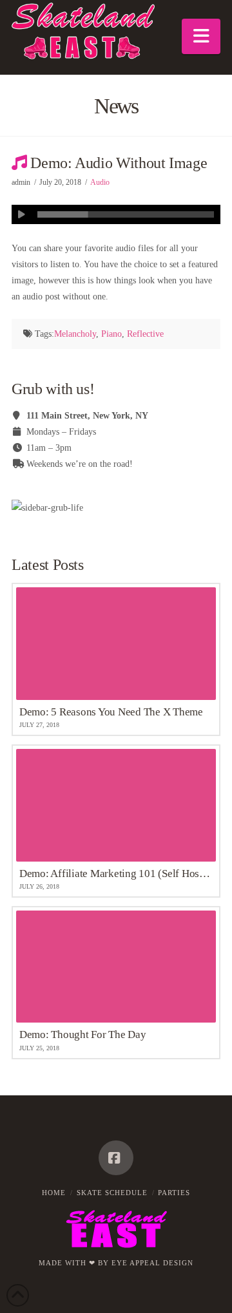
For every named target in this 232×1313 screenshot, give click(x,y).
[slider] (125, 214)
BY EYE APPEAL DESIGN (145, 1263)
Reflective (145, 334)
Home (54, 1192)
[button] (201, 36)
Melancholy (75, 334)
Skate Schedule (112, 1192)
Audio (100, 182)
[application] (116, 214)
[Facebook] (116, 1157)
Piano (111, 334)
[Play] (21, 214)
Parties (174, 1192)
